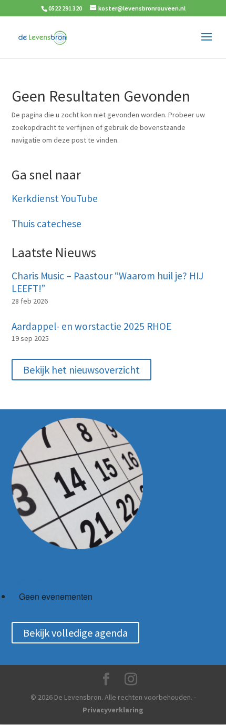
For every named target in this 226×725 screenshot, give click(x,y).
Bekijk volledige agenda (75, 632)
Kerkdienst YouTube (55, 199)
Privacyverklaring (113, 709)
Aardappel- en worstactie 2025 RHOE (91, 326)
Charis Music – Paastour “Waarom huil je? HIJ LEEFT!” (107, 282)
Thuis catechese (46, 224)
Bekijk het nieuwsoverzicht (81, 369)
